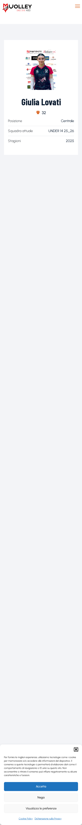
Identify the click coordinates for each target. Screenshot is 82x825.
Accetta (41, 786)
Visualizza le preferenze (41, 808)
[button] (76, 749)
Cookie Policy (26, 818)
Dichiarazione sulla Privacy (48, 818)
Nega (41, 797)
